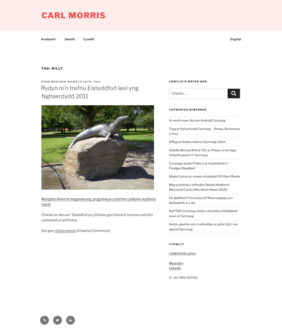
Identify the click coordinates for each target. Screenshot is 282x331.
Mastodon (176, 263)
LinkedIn (175, 268)
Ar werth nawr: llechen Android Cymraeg (197, 120)
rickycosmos (65, 231)
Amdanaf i (48, 39)
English (235, 39)
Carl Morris (73, 15)
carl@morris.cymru (182, 253)
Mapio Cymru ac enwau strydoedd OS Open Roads (204, 176)
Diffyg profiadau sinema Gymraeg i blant (197, 142)
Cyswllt (88, 39)
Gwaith (70, 39)
